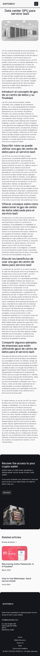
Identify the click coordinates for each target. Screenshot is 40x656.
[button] (36, 4)
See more (6, 492)
